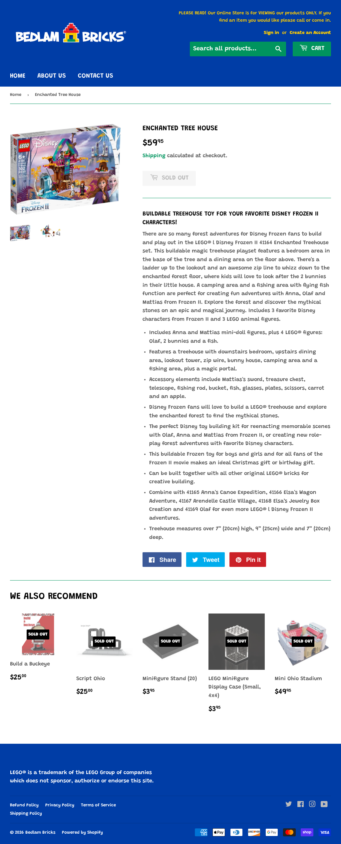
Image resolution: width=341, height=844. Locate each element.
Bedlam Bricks (40, 832)
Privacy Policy (59, 805)
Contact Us (95, 76)
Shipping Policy (26, 813)
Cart (316, 49)
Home (17, 76)
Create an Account (310, 33)
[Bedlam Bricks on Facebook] (300, 805)
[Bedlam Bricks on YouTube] (324, 805)
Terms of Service (98, 805)
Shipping (154, 156)
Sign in (271, 33)
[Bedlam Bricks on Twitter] (288, 805)
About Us (51, 76)
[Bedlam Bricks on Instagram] (312, 805)
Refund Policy (24, 805)
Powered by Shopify (82, 832)
